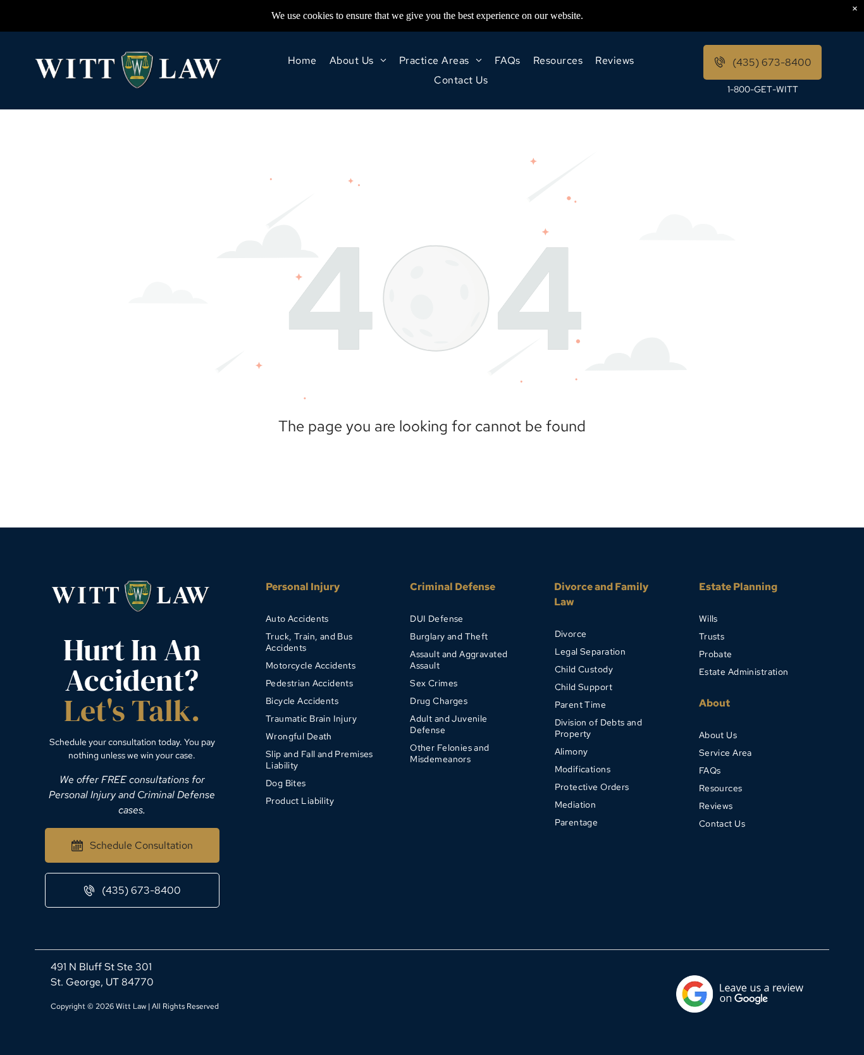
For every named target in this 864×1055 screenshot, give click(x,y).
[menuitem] (302, 60)
